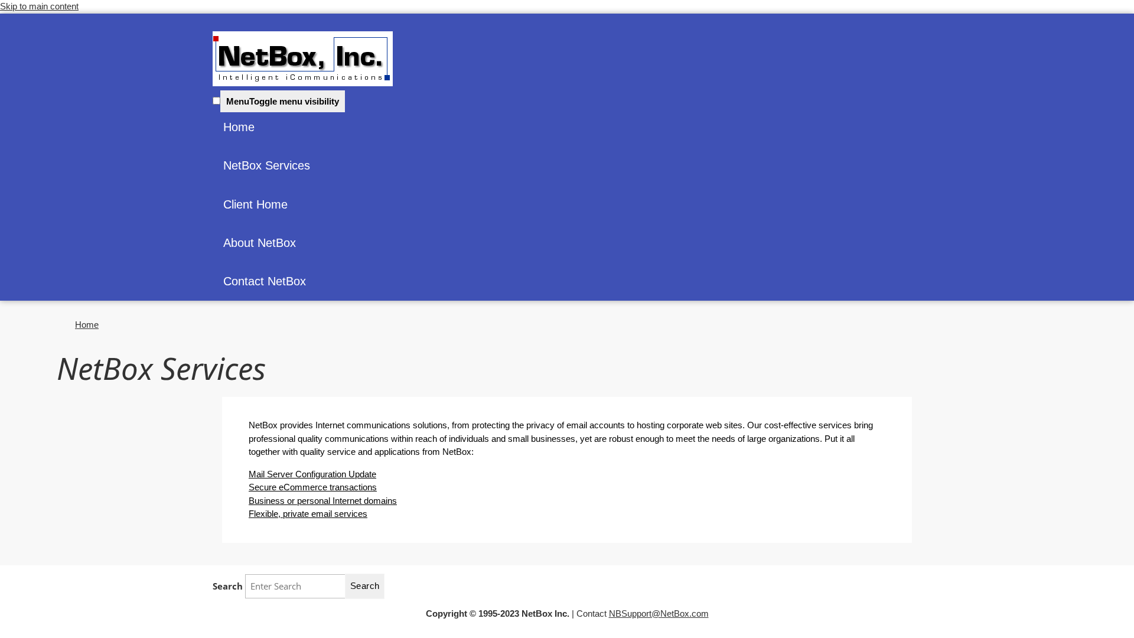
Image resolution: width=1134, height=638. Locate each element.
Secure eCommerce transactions (313, 487)
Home (239, 127)
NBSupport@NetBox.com (659, 613)
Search (229, 586)
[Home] (303, 58)
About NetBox (259, 242)
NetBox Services (266, 165)
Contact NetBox (264, 281)
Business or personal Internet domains (323, 501)
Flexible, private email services (308, 514)
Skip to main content (39, 6)
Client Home (255, 204)
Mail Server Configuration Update (312, 474)
